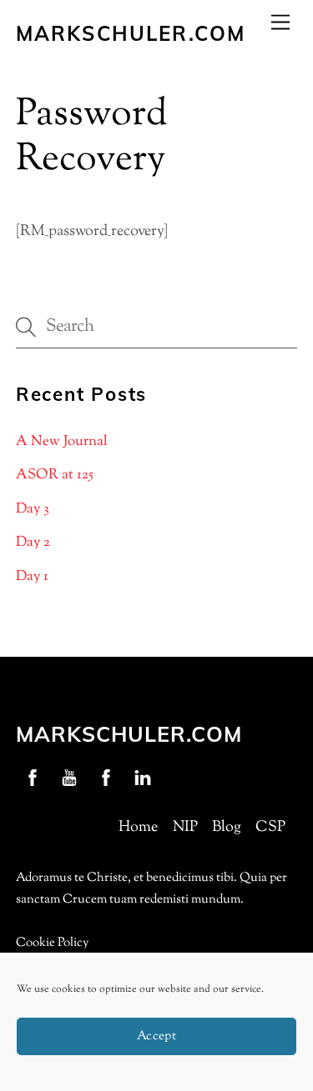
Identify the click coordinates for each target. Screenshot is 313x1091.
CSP (270, 827)
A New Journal (62, 442)
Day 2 (33, 543)
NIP (185, 827)
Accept (156, 1036)
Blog (226, 827)
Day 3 (32, 509)
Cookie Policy (52, 943)
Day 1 (32, 577)
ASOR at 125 (54, 475)
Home (138, 827)
